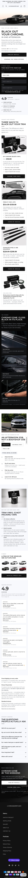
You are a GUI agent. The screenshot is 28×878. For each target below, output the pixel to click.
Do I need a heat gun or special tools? (12, 742)
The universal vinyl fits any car (12, 91)
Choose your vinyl (14, 176)
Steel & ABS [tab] (6, 448)
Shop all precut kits (14, 575)
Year (2, 84)
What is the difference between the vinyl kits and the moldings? (11, 737)
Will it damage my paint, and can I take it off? (11, 747)
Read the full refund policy (8, 708)
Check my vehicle (14, 221)
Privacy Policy (6, 840)
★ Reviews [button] (26, 440)
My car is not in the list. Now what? (11, 732)
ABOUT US (6, 827)
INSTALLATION (7, 820)
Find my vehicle (14, 54)
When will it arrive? (7, 756)
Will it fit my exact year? (8, 728)
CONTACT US (6, 831)
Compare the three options (14, 59)
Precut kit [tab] (6, 444)
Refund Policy (6, 844)
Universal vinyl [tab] (17, 444)
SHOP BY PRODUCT (8, 817)
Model (3, 78)
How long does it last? (7, 752)
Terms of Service (7, 847)
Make (2, 72)
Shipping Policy (7, 850)
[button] (3, 6)
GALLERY (5, 824)
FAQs (4, 854)
